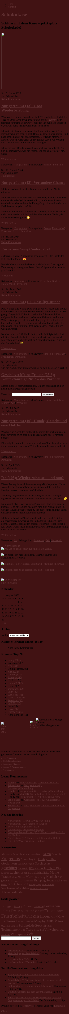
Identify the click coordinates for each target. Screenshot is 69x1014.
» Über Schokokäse (8, 758)
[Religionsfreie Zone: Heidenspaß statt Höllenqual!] (28, 569)
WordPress (28, 1005)
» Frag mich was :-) (9, 770)
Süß (25, 884)
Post (60, 921)
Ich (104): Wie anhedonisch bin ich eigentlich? (42, 794)
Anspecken (18, 854)
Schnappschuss (16, 881)
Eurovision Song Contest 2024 (25, 249)
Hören (4, 284)
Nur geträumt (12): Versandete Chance (33, 182)
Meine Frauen (21, 400)
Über (10, 4)
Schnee (14, 926)
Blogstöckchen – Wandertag (22, 962)
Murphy (5, 403)
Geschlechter (43, 863)
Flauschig (56, 854)
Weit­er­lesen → (8, 159)
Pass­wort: (6, 394)
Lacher (15, 872)
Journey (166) (15, 677)
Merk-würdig (36, 877)
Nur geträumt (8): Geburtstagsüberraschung (25, 787)
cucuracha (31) (15, 694)
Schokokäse (14, 14)
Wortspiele (18, 934)
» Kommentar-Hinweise (10, 764)
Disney (18, 906)
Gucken (56, 281)
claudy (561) (14, 660)
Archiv (4, 635)
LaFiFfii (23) (14, 703)
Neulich (51, 876)
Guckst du (23, 868)
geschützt (9, 867)
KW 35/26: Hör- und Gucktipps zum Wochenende (33, 974)
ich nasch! (40, 868)
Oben (4, 1011)
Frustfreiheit (7, 356)
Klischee (5, 873)
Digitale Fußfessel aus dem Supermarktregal (30, 991)
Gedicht (21, 864)
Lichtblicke (42, 872)
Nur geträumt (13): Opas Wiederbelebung (21, 108)
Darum (39, 854)
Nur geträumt (20, 164)
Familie (47, 164)
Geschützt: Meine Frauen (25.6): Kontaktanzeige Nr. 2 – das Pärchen (30, 377)
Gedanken (9, 863)
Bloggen (7, 906)
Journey (12, 782)
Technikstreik (10, 929)
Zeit (13, 403)
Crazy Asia (30, 854)
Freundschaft (58, 228)
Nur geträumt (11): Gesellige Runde (30, 302)
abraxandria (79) (16, 689)
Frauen (47, 228)
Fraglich (33, 859)
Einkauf (28, 906)
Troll (42, 930)
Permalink (58, 164)
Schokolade (26, 925)
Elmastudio (59, 1005)
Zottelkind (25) (15, 700)
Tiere (29, 929)
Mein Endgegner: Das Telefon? (23, 953)
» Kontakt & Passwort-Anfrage (13, 767)
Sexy (39, 925)
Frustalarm (6, 231)
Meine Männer (18, 877)
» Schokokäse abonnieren (11, 761)
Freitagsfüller (47, 859)
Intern (51, 868)
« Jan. (4, 623)
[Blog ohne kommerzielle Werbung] (14, 582)
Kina (58, 868)
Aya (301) (13, 666)
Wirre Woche (48, 884)
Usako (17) (13, 709)
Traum (36, 930)
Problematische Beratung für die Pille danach (30, 986)
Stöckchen (15, 884)
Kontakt (12, 6)
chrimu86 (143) (15, 683)
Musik (12, 284)
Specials (4, 885)
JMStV (54, 917)
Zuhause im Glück (39, 888)
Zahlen (24, 888)
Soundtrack (53, 880)
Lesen (20, 921)
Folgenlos (19, 281)
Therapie (32, 885)
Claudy (11, 791)
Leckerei (31, 873)
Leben (24, 872)
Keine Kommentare (11, 99)
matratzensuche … (17, 950)
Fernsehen (45, 281)
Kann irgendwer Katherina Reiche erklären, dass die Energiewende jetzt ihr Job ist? (34, 999)
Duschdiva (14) (15, 712)
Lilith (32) (13, 691)
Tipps (38, 884)
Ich (15, 540)
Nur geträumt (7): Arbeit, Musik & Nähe (39, 797)
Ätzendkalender (12, 892)
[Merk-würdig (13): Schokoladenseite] (26, 548)
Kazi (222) (13, 671)
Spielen (47, 925)
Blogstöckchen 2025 (18, 959)
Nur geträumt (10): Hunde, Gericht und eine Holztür (34, 838)
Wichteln (5, 934)
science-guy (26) (16, 697)
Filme (5, 911)
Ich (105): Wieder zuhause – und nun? (32, 478)
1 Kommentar (8, 175)
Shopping (40, 880)
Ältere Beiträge (10, 545)
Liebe (16, 231)
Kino (60, 916)
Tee (23, 929)
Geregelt (29, 863)
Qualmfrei (5, 926)
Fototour (24, 859)
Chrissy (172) (15, 674)
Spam (64, 880)
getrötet (52, 120)
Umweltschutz (54, 929)
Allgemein (6, 854)
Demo (47, 854)
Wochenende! (10, 888)
